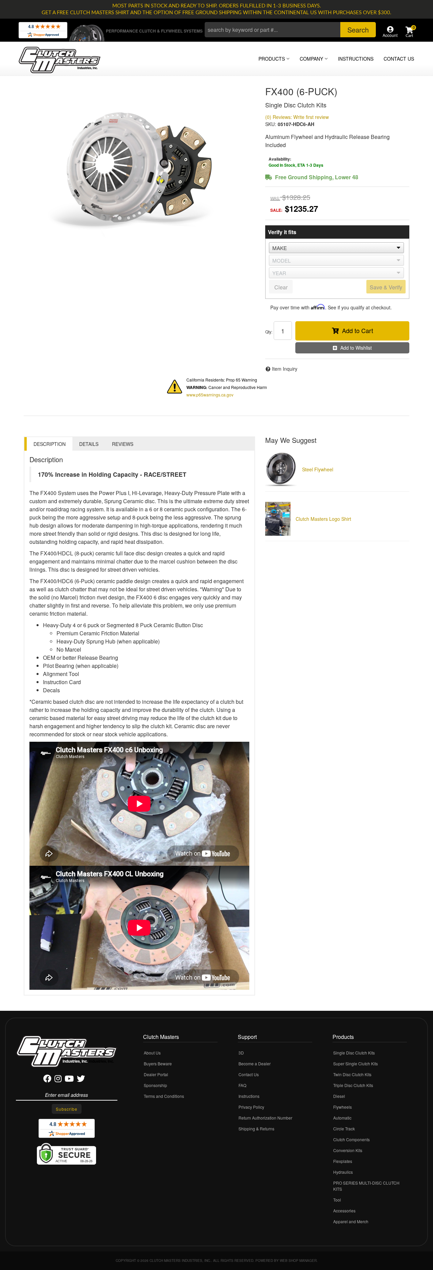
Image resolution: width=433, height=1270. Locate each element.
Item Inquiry (284, 368)
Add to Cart (357, 330)
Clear (281, 287)
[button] (290, 29)
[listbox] (336, 247)
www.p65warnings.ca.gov (209, 394)
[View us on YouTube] (69, 1080)
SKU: (270, 124)
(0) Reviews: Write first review (297, 117)
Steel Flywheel (317, 469)
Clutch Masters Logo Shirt (323, 518)
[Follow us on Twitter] (81, 1080)
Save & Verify (386, 287)
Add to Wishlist (356, 347)
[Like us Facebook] (47, 1080)
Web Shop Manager (298, 1260)
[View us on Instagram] (58, 1080)
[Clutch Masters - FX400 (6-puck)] (139, 167)
